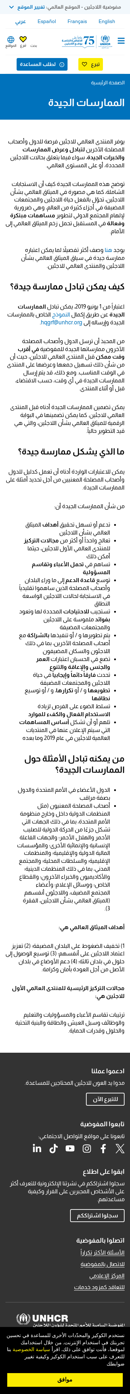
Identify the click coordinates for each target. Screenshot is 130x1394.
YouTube (70, 1148)
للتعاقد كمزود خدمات (99, 1287)
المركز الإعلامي (107, 1276)
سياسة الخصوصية (31, 1349)
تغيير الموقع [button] (31, 7)
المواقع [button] (10, 46)
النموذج (61, 314)
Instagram (86, 1148)
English (107, 21)
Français (77, 21)
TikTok (53, 1148)
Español (47, 21)
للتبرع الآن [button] (105, 1099)
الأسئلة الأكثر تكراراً (103, 1252)
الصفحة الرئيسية (108, 82)
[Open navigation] (121, 41)
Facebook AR (103, 1148)
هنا (108, 250)
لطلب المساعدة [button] (38, 64)
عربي (20, 21)
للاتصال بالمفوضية (103, 1264)
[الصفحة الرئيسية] (87, 42)
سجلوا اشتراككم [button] (97, 1215)
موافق (65, 1379)
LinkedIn (37, 1148)
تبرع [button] (23, 45)
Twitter (120, 1148)
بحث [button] (33, 46)
